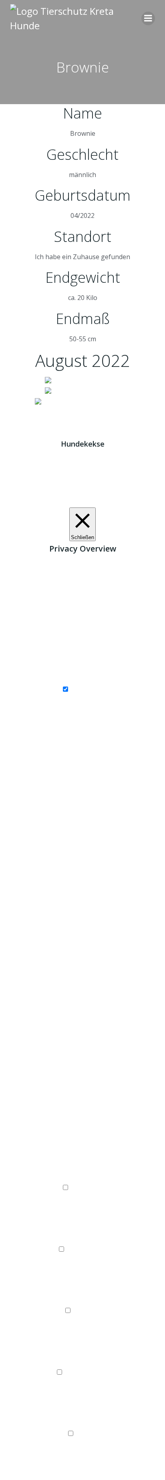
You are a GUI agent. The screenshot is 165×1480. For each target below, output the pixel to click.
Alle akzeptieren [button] (116, 501)
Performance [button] (82, 1238)
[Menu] (148, 18)
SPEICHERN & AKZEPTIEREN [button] (82, 1474)
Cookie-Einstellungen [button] (57, 501)
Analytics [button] (82, 1300)
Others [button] (82, 1423)
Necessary (86, 689)
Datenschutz (103, 412)
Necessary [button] (82, 679)
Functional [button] (82, 1177)
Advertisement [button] (83, 1361)
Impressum (60, 412)
